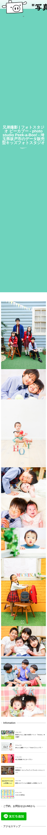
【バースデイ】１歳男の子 (23, 434)
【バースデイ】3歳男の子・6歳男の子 (23, 384)
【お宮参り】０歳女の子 (23, 483)
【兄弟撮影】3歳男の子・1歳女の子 (23, 702)
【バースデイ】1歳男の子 (23, 543)
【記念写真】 (23, 335)
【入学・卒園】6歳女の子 (23, 592)
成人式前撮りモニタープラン (24, 759)
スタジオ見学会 (20, 795)
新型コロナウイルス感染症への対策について (28, 783)
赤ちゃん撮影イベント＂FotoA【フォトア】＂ (29, 747)
